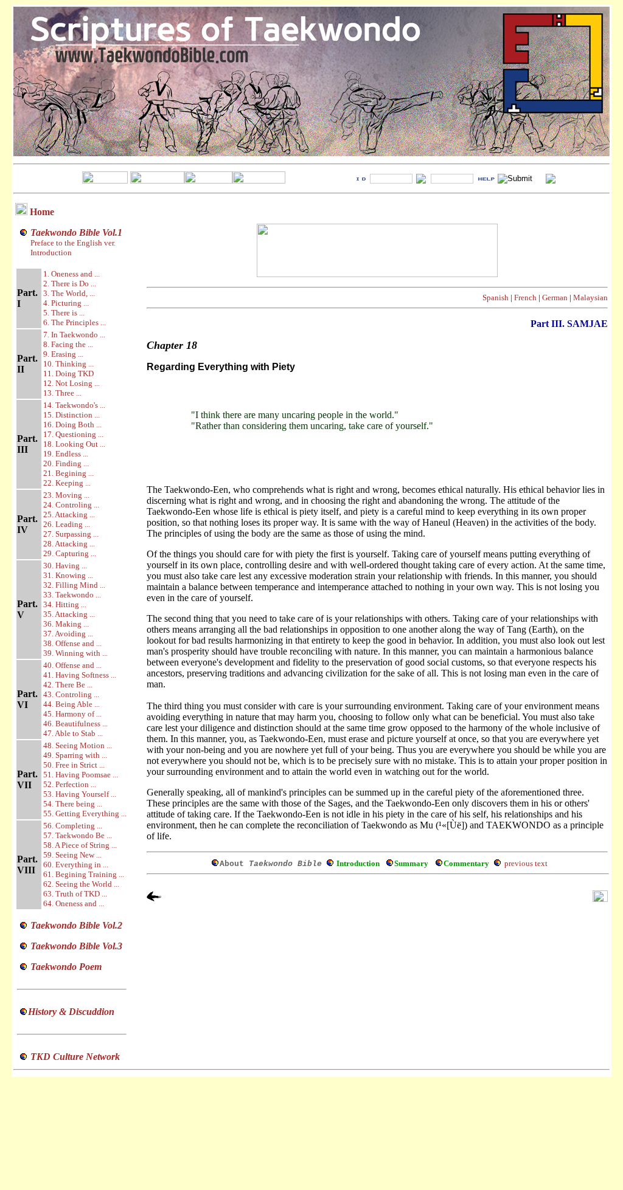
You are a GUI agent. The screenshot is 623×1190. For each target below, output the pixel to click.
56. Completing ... (72, 825)
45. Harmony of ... (72, 713)
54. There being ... (72, 803)
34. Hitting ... (64, 604)
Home (42, 212)
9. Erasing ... (63, 354)
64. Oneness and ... (73, 903)
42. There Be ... (67, 684)
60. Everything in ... (75, 864)
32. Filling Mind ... (74, 585)
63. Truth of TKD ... (75, 893)
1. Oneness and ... (71, 273)
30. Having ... (65, 565)
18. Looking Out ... (74, 444)
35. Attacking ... (69, 614)
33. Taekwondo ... (72, 594)
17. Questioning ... (73, 434)
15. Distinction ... (71, 414)
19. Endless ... (65, 453)
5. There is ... (64, 312)
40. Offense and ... (72, 665)
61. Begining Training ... (83, 874)
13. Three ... (62, 392)
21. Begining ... (68, 473)
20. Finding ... (66, 463)
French (525, 297)
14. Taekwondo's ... (74, 405)
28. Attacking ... (69, 543)
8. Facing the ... (68, 344)
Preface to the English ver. (72, 242)
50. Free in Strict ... (74, 764)
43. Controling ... (71, 694)
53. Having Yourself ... (79, 794)
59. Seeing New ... (72, 854)
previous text (526, 863)
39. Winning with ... (75, 653)
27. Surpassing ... (71, 533)
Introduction (51, 252)
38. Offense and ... (72, 643)
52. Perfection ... (69, 784)
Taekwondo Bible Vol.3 (76, 946)
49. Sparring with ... (75, 755)
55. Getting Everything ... (85, 813)
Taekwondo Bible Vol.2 (76, 925)
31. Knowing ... (68, 575)
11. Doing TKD (68, 373)
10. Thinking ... (68, 363)
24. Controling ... (71, 504)
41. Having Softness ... (79, 674)
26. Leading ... (66, 524)
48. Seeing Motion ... (77, 745)
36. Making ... (66, 623)
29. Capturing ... (69, 553)
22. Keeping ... (67, 482)
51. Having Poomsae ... (80, 774)
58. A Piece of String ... (80, 845)
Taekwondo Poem (66, 966)
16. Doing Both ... (72, 424)
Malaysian (590, 297)
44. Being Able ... (71, 704)
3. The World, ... (69, 293)
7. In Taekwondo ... (74, 334)
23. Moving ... (66, 495)
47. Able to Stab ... (73, 733)
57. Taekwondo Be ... (77, 835)
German (555, 297)
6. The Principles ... (74, 322)
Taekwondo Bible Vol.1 (76, 232)
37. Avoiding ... (68, 633)
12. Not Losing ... (71, 383)
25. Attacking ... (69, 514)
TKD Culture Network (75, 1056)
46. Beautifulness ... (75, 723)
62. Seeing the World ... (81, 884)
